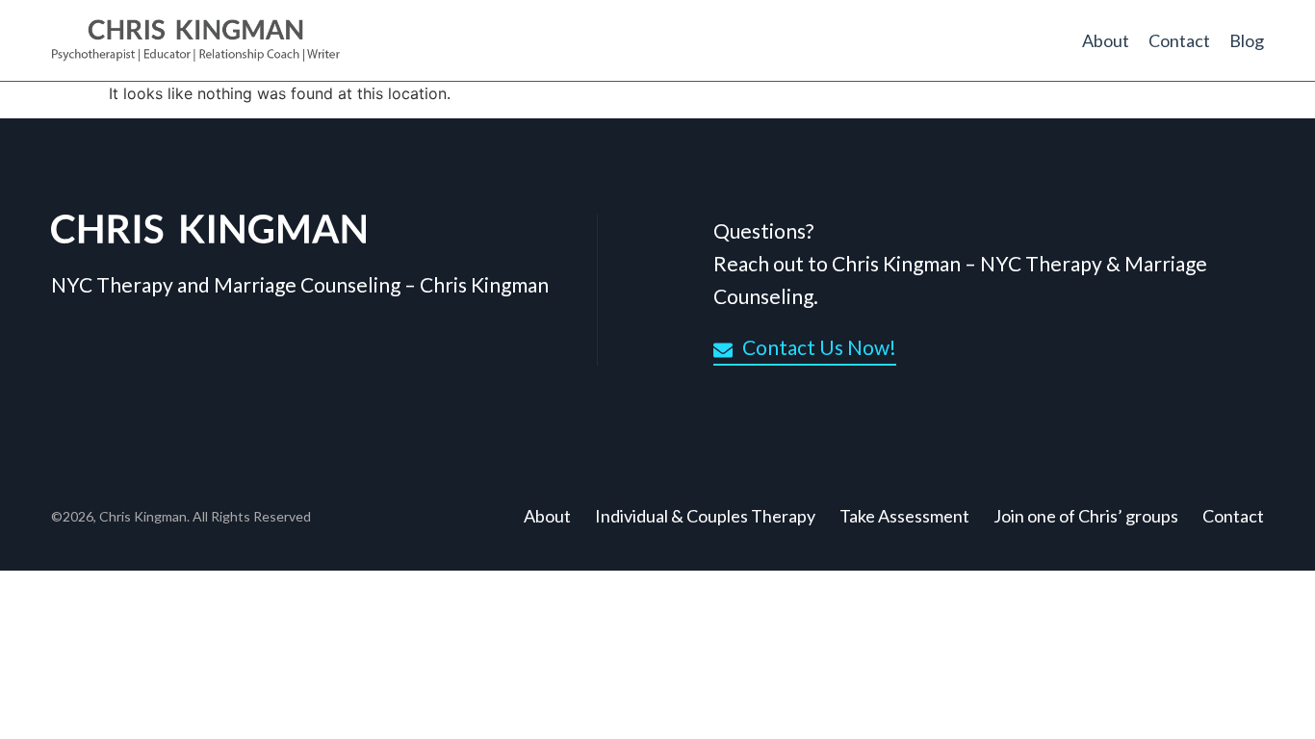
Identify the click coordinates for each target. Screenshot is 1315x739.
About (1105, 40)
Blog (1246, 40)
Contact (1179, 40)
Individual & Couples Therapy (705, 515)
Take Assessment (904, 515)
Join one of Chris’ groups (1085, 515)
